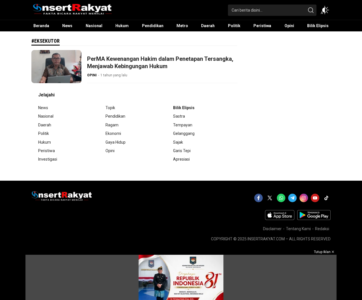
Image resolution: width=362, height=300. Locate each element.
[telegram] (292, 198)
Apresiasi (181, 159)
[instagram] (303, 198)
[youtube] (315, 198)
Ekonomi (113, 133)
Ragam (111, 125)
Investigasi (47, 159)
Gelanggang (184, 133)
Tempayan (182, 125)
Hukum (44, 142)
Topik (110, 107)
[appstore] (279, 218)
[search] (310, 10)
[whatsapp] (281, 198)
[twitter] (270, 198)
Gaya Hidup (115, 142)
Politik (43, 133)
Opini (110, 150)
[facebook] (258, 198)
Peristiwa (46, 150)
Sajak (178, 142)
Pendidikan (115, 116)
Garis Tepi (182, 150)
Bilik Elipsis (184, 107)
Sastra (179, 116)
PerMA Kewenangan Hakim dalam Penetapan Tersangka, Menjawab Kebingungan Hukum (160, 62)
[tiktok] (326, 198)
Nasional (45, 116)
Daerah (44, 125)
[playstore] (314, 218)
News (43, 107)
